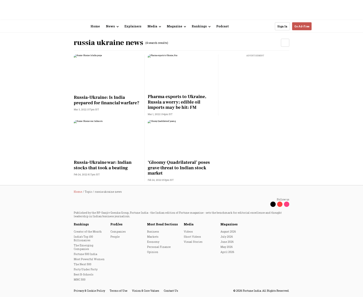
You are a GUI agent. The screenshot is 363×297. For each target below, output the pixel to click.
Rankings (81, 224)
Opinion (152, 252)
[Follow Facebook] (266, 204)
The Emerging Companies (83, 247)
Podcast (222, 26)
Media (189, 224)
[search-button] (269, 26)
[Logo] (71, 26)
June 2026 (227, 242)
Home (95, 26)
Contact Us (171, 290)
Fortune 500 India (85, 254)
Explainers (132, 26)
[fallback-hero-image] (108, 73)
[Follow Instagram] (286, 204)
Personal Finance (159, 247)
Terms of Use (118, 290)
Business (153, 231)
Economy (153, 242)
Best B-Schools (83, 274)
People (115, 236)
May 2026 (226, 247)
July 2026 (226, 236)
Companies (118, 231)
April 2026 (227, 252)
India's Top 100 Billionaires (83, 238)
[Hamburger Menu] (53, 26)
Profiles (116, 224)
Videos (188, 231)
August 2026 (228, 231)
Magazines (229, 224)
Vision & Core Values (145, 290)
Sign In (282, 26)
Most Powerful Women (89, 259)
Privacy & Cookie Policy (89, 290)
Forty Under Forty (86, 269)
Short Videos (192, 236)
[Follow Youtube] (279, 204)
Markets (152, 236)
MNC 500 (79, 279)
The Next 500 (82, 264)
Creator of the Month (88, 231)
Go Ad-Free (301, 26)
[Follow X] (273, 204)
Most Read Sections (162, 224)
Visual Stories (193, 242)
